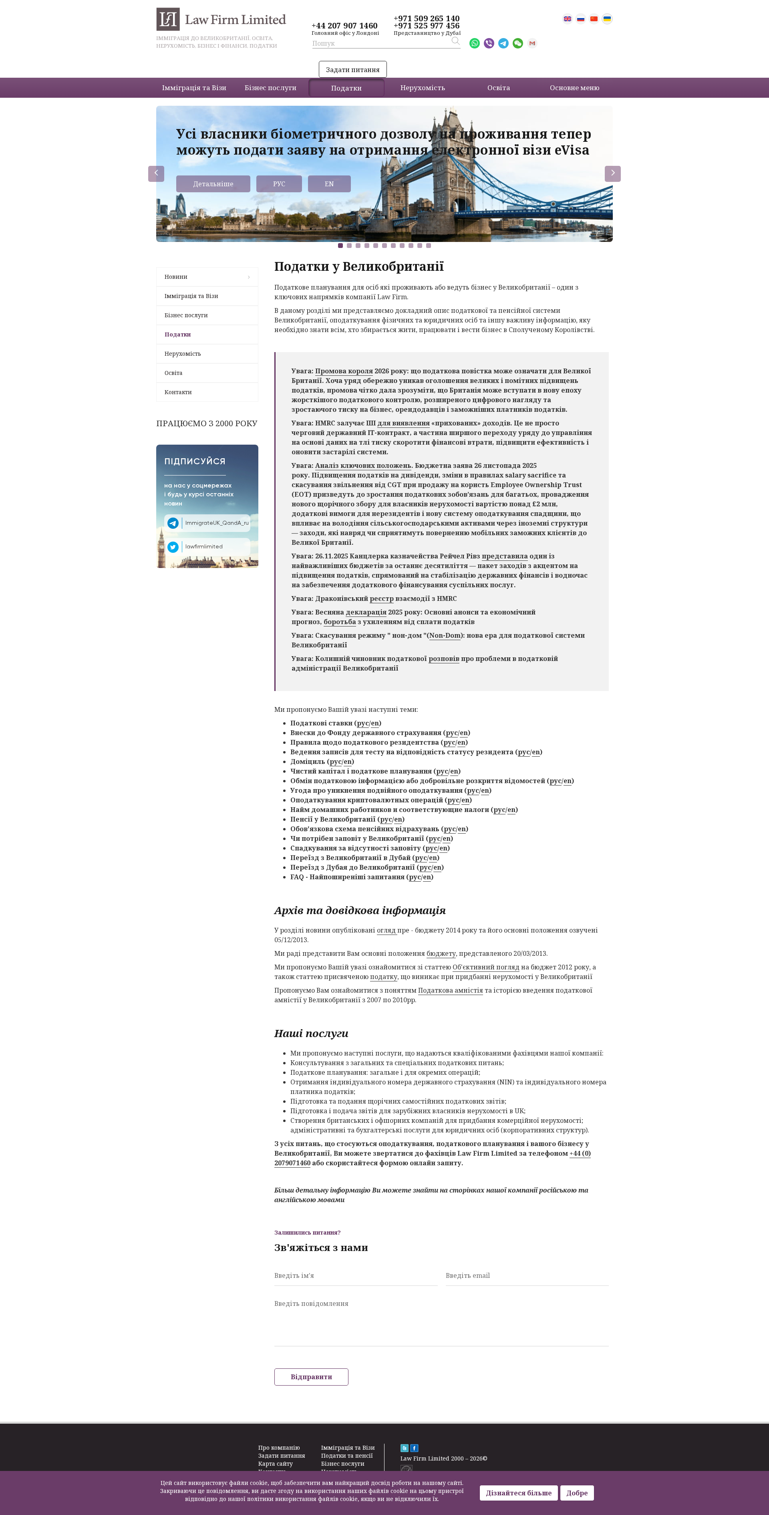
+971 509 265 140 (426, 18)
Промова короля (344, 371)
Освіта (174, 373)
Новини (176, 276)
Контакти (178, 392)
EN (329, 183)
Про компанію (279, 1447)
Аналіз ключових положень (363, 465)
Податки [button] (346, 88)
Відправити (311, 1376)
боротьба (340, 621)
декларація (366, 612)
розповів (444, 658)
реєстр (382, 598)
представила (505, 556)
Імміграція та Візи (191, 296)
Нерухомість (183, 353)
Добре (577, 1493)
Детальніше (213, 183)
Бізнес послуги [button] (270, 87)
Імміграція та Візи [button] (194, 87)
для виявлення (403, 423)
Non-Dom (445, 635)
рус (363, 723)
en (375, 723)
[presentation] (156, 174)
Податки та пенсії (347, 1455)
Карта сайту (275, 1463)
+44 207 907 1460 (344, 25)
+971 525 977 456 (426, 25)
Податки (178, 334)
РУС (279, 183)
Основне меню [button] (575, 87)
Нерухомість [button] (423, 87)
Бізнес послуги (186, 315)
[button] (340, 245)
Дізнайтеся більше (519, 1493)
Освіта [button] (498, 87)
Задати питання (353, 69)
